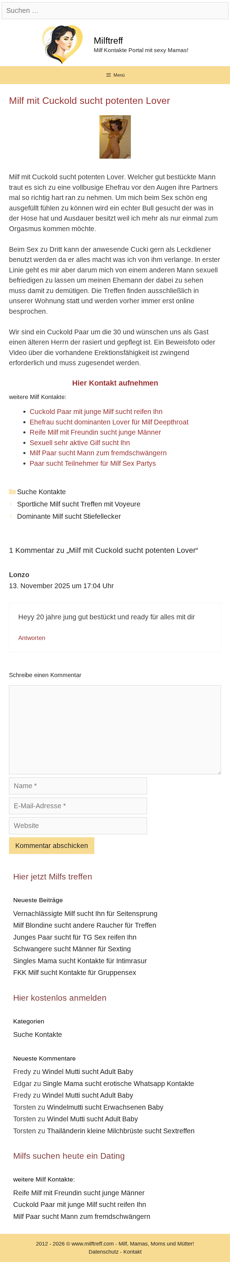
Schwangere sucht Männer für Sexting (72, 949)
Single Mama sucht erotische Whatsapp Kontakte (118, 1083)
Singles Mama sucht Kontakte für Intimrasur (80, 961)
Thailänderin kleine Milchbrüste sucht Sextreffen (121, 1131)
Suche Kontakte (41, 492)
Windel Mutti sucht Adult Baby (87, 1072)
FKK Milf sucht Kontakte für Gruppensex (74, 972)
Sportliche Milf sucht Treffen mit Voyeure (78, 504)
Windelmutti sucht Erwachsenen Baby (105, 1107)
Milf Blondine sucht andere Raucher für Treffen (84, 925)
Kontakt (132, 1252)
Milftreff (108, 40)
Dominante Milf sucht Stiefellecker (69, 516)
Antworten (31, 638)
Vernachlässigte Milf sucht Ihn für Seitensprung (85, 913)
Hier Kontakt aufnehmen (115, 383)
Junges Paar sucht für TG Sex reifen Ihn (75, 937)
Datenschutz (104, 1252)
